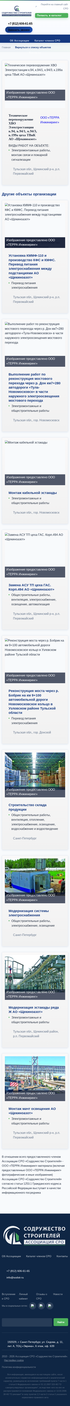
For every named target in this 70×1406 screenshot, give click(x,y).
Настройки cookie (14, 1360)
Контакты (35, 52)
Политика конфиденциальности (19, 1367)
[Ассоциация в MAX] (49, 1305)
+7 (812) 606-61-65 (20, 23)
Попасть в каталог (49, 15)
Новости (58, 1294)
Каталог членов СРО (47, 40)
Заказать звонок (19, 29)
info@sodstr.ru (15, 1277)
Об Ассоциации (19, 40)
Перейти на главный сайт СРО (54, 6)
